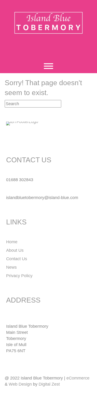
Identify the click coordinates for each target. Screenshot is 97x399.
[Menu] (48, 66)
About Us (15, 250)
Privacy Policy (19, 275)
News (11, 267)
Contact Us (16, 258)
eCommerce (77, 378)
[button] (42, 49)
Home (11, 241)
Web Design (20, 384)
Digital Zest (49, 384)
